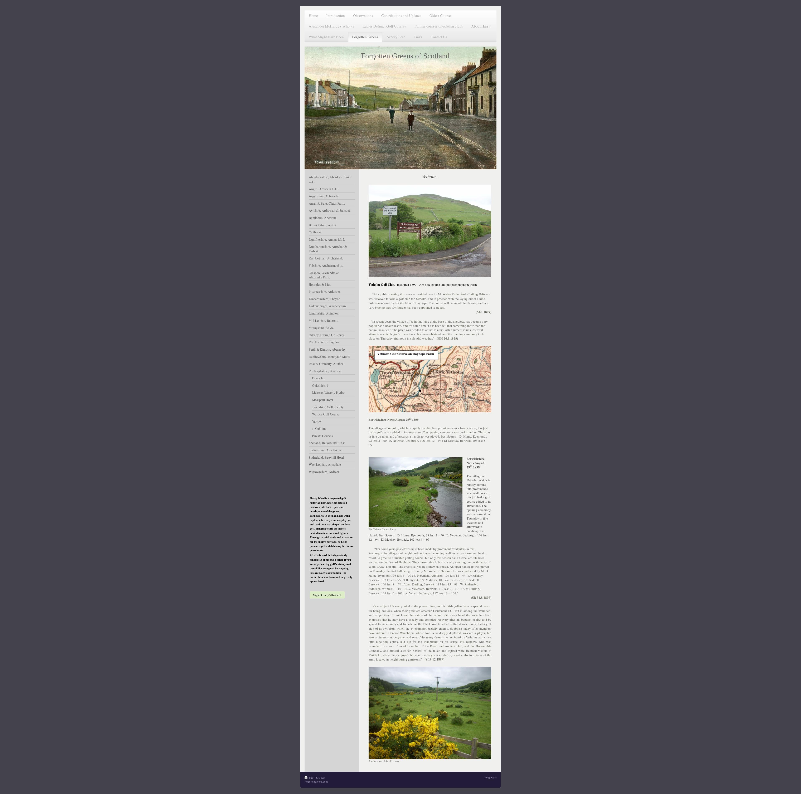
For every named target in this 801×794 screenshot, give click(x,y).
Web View (490, 777)
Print (311, 777)
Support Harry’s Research (327, 594)
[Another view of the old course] (430, 713)
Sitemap (320, 777)
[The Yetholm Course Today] (415, 492)
